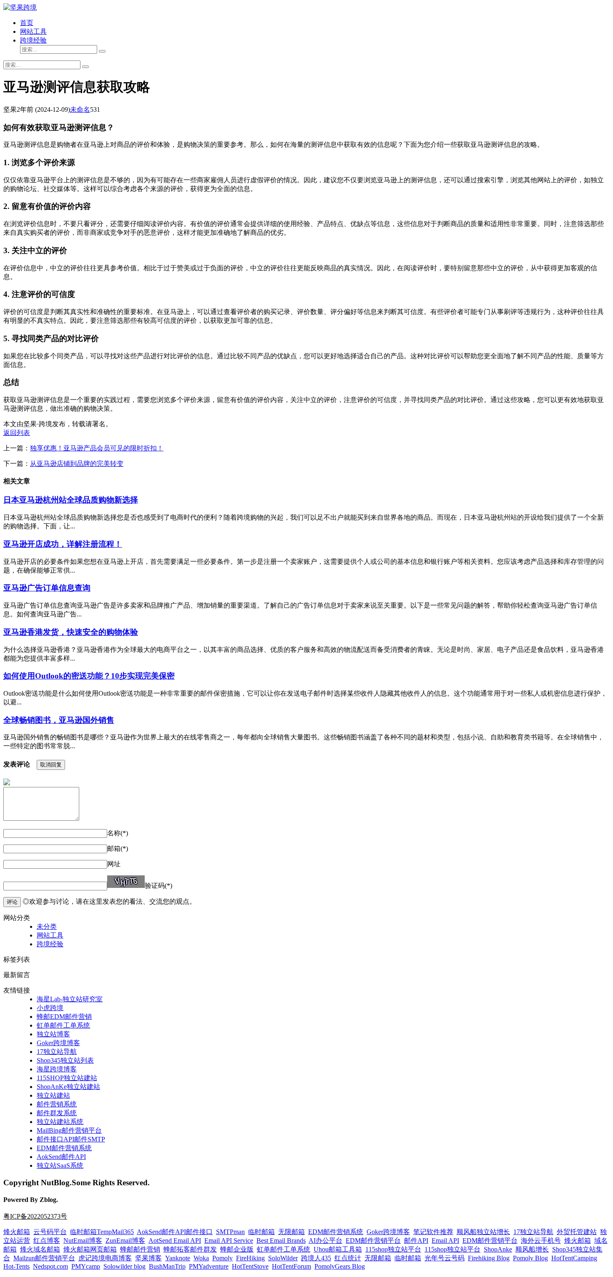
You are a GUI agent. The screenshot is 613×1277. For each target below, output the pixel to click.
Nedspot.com (50, 1266)
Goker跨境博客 (58, 1042)
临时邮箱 (261, 1231)
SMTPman (230, 1231)
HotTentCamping (574, 1258)
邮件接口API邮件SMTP (71, 1139)
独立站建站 (53, 1095)
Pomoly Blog (530, 1258)
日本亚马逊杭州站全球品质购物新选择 (70, 499)
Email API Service (228, 1240)
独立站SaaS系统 (60, 1165)
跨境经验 (33, 40)
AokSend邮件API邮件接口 (175, 1231)
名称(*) (117, 833)
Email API (445, 1240)
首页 (26, 22)
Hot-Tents (16, 1266)
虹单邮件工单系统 (63, 1025)
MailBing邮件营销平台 (69, 1130)
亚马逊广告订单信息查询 (46, 587)
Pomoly (222, 1258)
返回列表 (16, 432)
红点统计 (347, 1258)
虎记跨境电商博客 (105, 1258)
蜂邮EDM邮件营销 (64, 1016)
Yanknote (177, 1258)
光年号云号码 (445, 1258)
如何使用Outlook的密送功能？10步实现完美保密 (89, 675)
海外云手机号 (541, 1240)
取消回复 (51, 765)
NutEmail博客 (82, 1240)
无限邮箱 (291, 1231)
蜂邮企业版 (237, 1249)
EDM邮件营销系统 (64, 1147)
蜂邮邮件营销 (140, 1249)
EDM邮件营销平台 (373, 1240)
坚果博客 (148, 1258)
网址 (114, 863)
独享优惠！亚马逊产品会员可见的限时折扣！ (96, 448)
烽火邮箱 (16, 1231)
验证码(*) (158, 885)
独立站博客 (53, 1034)
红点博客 (46, 1240)
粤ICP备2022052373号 (35, 1216)
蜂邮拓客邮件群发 (190, 1249)
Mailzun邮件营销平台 (44, 1258)
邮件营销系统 (57, 1104)
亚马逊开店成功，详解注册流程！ (62, 544)
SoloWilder (283, 1258)
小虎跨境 (50, 1007)
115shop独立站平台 (393, 1249)
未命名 (80, 109)
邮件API (416, 1240)
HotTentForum (291, 1266)
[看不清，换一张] (126, 881)
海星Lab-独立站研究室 (70, 999)
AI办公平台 (325, 1240)
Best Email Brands (281, 1240)
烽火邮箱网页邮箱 (90, 1249)
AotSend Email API (174, 1240)
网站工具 (33, 31)
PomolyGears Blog (339, 1266)
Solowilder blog (124, 1266)
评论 (12, 902)
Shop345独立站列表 (65, 1060)
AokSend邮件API (61, 1156)
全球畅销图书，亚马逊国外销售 (58, 720)
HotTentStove (250, 1266)
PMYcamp (85, 1266)
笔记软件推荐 (433, 1231)
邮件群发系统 (57, 1112)
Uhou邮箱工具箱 (338, 1249)
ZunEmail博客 (125, 1240)
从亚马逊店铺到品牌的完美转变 (76, 463)
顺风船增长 (532, 1249)
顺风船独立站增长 (483, 1231)
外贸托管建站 (577, 1231)
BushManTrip (167, 1266)
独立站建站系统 (60, 1121)
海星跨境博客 (57, 1069)
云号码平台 (50, 1231)
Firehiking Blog (489, 1258)
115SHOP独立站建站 (67, 1077)
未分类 (47, 926)
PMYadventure (209, 1266)
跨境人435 (316, 1258)
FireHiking (250, 1258)
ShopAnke (498, 1249)
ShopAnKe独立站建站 (68, 1086)
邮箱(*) (117, 848)
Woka (201, 1258)
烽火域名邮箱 (40, 1249)
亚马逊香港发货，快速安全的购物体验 (70, 632)
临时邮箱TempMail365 (102, 1231)
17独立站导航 (57, 1051)
